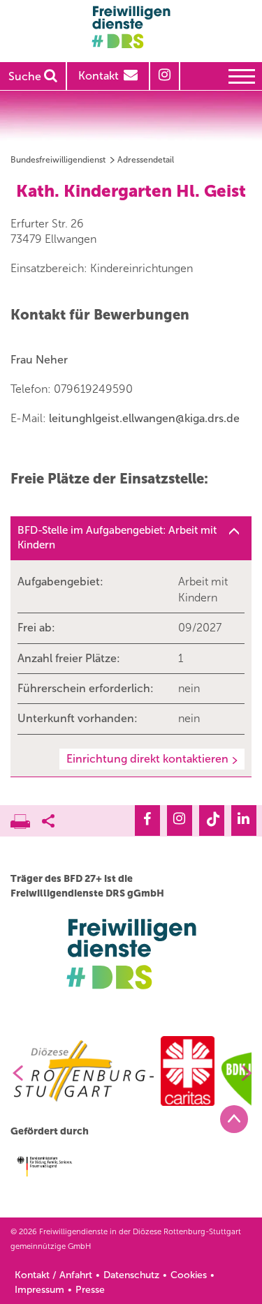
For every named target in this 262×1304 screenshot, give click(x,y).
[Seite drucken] (26, 817)
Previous (12, 1073)
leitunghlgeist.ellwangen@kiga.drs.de (144, 418)
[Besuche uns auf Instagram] (179, 820)
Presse (90, 1290)
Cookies (188, 1275)
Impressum (39, 1290)
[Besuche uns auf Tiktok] (211, 820)
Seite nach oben (234, 1119)
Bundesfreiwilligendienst (57, 160)
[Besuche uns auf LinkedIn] (243, 820)
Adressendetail (145, 160)
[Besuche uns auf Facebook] (147, 820)
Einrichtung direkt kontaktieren (147, 758)
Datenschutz (131, 1275)
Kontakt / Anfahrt (53, 1275)
